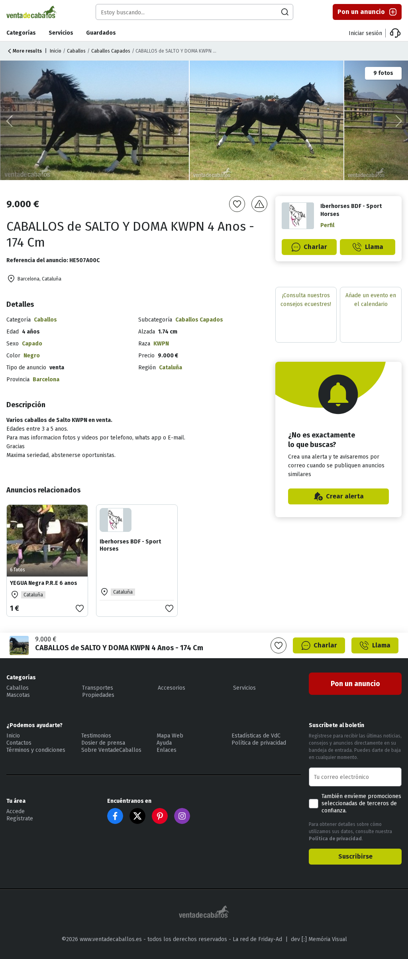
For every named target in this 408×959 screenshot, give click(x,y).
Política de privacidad (258, 742)
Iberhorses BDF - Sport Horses (130, 545)
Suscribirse (355, 856)
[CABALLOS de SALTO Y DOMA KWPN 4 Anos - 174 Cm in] (95, 120)
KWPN (161, 343)
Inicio (55, 51)
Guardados (101, 32)
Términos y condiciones (35, 750)
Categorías (21, 32)
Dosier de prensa (103, 742)
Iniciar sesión (365, 33)
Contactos (18, 742)
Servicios (61, 32)
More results (27, 51)
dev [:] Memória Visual (319, 939)
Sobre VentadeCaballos (111, 750)
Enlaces (167, 750)
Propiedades (98, 695)
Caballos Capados (110, 51)
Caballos (76, 51)
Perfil (327, 225)
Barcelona (46, 379)
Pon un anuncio (361, 12)
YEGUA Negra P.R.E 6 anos (43, 583)
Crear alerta (345, 496)
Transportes (97, 687)
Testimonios (96, 735)
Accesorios (171, 687)
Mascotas (18, 695)
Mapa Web (170, 735)
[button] (398, 121)
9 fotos (383, 73)
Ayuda (164, 742)
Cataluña (170, 367)
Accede (15, 811)
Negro (32, 355)
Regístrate (19, 818)
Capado (32, 343)
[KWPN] (267, 120)
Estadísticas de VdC (255, 735)
